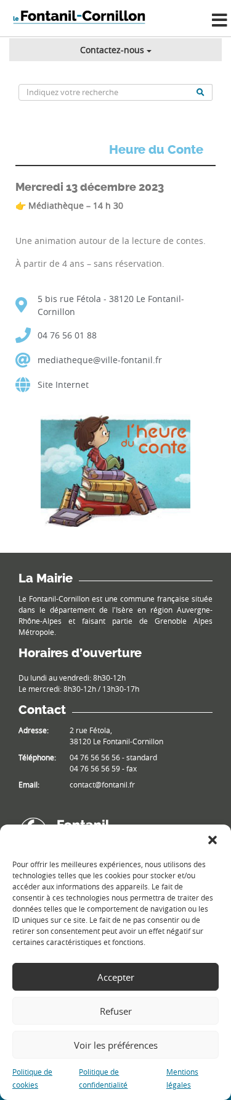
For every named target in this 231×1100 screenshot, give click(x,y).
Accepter (115, 977)
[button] (212, 840)
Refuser (116, 1011)
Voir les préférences (116, 1045)
